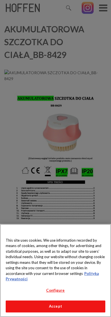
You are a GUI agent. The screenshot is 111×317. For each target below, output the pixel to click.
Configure (55, 290)
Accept (55, 306)
